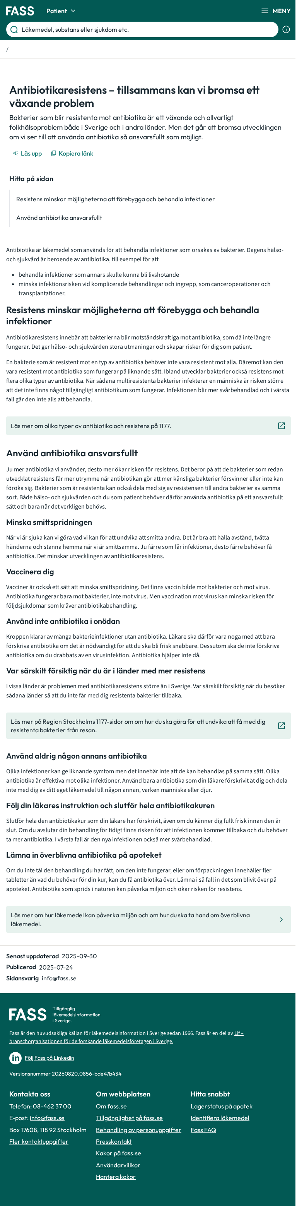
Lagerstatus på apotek (222, 1106)
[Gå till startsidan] (20, 11)
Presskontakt (114, 1141)
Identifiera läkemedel (220, 1118)
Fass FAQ (203, 1130)
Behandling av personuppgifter (138, 1130)
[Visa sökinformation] (286, 29)
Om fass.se (111, 1106)
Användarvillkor (118, 1165)
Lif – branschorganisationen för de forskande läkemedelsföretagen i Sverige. (126, 1037)
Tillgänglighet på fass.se (129, 1118)
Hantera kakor (116, 1176)
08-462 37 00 (52, 1106)
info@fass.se (59, 978)
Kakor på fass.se (118, 1153)
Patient (56, 11)
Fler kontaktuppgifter (38, 1141)
